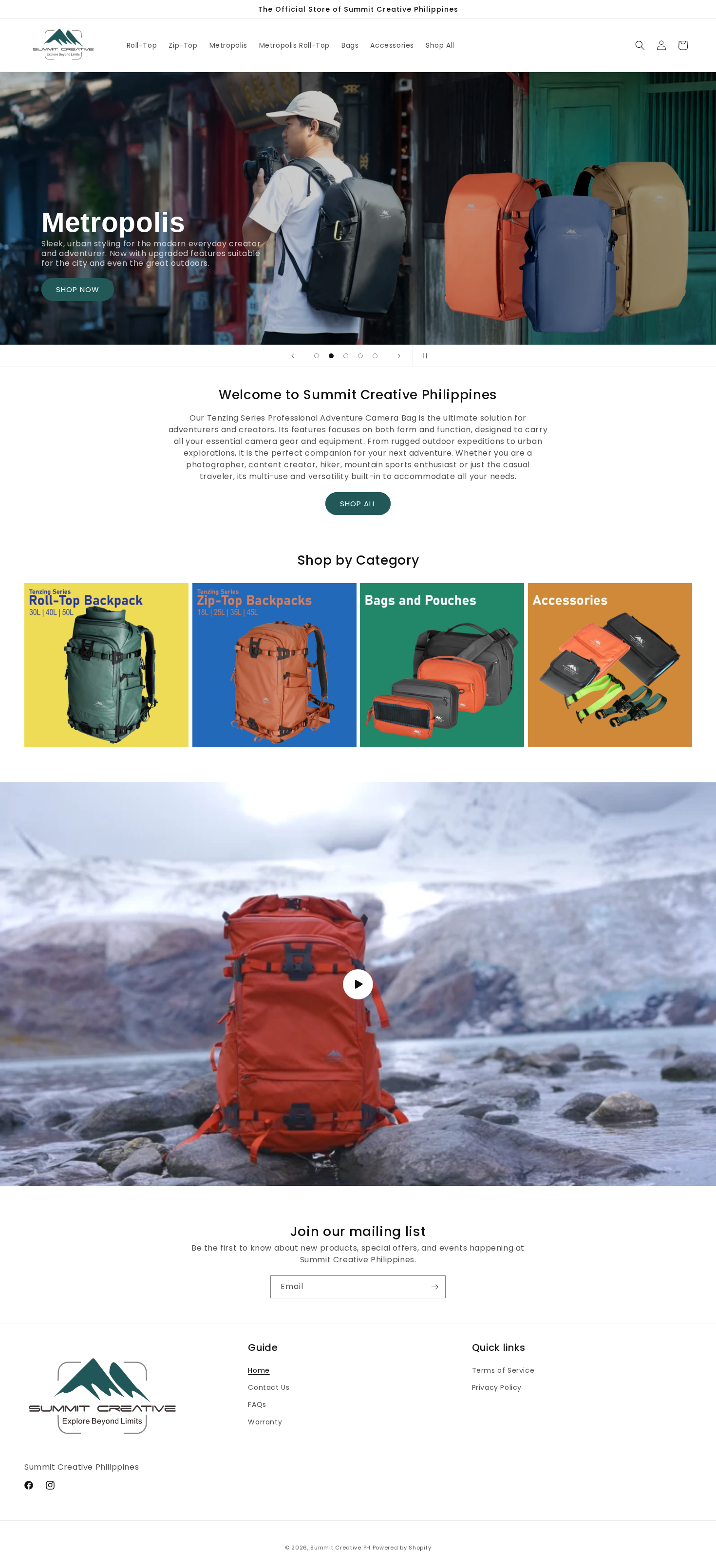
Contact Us (268, 1387)
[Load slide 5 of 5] (375, 356)
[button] (640, 45)
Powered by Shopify (402, 1547)
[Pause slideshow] (423, 356)
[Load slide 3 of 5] (346, 356)
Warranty (265, 1422)
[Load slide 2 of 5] (331, 356)
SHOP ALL (358, 503)
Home (258, 1370)
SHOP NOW (77, 289)
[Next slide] (399, 356)
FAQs (257, 1404)
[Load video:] (358, 984)
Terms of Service (503, 1370)
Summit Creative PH (340, 1547)
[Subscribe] (434, 1286)
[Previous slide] (292, 356)
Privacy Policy (497, 1387)
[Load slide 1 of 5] (316, 356)
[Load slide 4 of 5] (360, 356)
